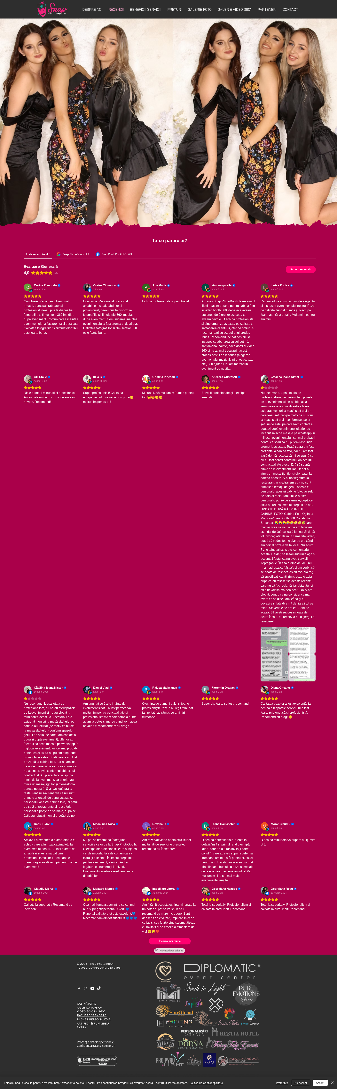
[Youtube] (92, 988)
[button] (145, 9)
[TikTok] (99, 988)
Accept (320, 1083)
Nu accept (300, 1083)
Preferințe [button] (282, 1083)
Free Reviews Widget (171, 950)
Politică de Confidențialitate (206, 1083)
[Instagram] (85, 988)
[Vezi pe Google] (28, 287)
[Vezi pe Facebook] (87, 287)
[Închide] (332, 1083)
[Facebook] (79, 988)
